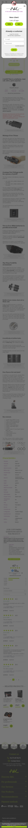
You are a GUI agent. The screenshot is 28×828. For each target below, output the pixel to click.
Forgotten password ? (19, 45)
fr (24, 6)
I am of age (14, 20)
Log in (14, 49)
